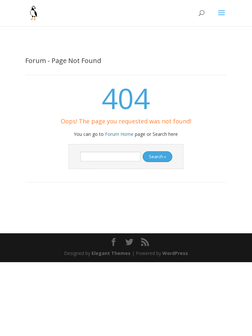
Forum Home (119, 134)
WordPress (175, 253)
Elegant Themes (111, 253)
